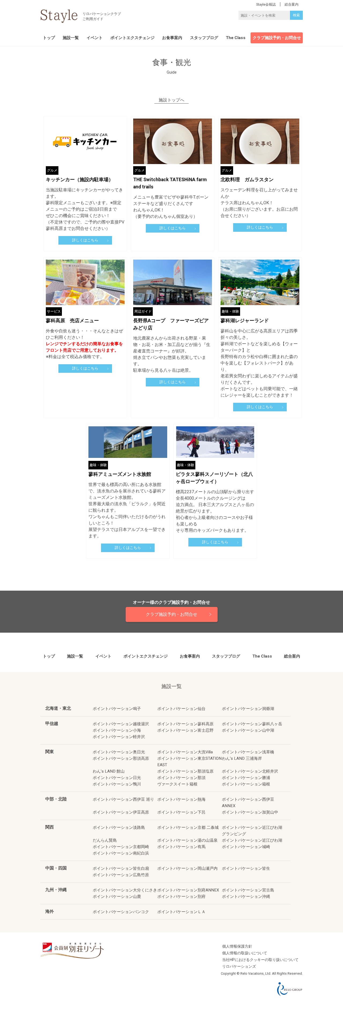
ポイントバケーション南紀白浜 (121, 853)
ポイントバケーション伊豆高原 (121, 812)
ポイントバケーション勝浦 (246, 777)
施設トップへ (171, 100)
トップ (49, 37)
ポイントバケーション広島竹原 (121, 874)
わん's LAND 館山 (109, 771)
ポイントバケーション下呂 (181, 812)
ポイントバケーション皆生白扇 (121, 868)
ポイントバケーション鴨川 (117, 784)
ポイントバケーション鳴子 (117, 708)
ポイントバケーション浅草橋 (248, 752)
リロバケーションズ (239, 966)
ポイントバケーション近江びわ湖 (252, 840)
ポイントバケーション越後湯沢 (121, 724)
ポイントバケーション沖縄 (246, 896)
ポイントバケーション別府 (181, 896)
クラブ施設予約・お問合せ (277, 37)
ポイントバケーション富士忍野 (185, 730)
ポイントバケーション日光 (117, 777)
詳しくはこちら (85, 240)
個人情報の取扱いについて (244, 953)
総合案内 (292, 656)
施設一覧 (71, 37)
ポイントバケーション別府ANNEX (188, 890)
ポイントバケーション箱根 (246, 784)
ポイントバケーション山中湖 (248, 730)
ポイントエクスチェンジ (132, 37)
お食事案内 (172, 37)
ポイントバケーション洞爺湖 (248, 708)
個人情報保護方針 (237, 946)
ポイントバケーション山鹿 (117, 896)
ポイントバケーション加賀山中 (250, 812)
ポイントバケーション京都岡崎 (121, 846)
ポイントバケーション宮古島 (248, 890)
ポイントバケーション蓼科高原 (185, 724)
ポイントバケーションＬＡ (181, 911)
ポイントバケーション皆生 (246, 868)
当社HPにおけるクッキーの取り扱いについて (260, 960)
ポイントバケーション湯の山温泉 (187, 840)
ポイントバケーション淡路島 (119, 827)
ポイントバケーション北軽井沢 (250, 771)
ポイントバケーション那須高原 (121, 758)
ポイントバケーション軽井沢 (119, 736)
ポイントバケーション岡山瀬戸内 (187, 868)
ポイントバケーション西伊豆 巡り (123, 799)
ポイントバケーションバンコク (121, 911)
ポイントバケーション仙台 (181, 708)
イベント (95, 37)
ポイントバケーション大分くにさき (125, 890)
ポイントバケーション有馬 (181, 846)
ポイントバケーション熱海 (181, 799)
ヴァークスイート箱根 (177, 784)
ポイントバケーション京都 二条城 (188, 827)
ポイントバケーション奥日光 (119, 752)
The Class (235, 37)
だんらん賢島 (105, 840)
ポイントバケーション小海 (117, 730)
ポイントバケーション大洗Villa (185, 752)
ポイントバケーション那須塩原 (185, 771)
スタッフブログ (204, 37)
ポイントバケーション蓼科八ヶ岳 (252, 724)
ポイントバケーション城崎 (246, 846)
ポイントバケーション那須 (181, 777)
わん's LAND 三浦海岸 (242, 758)
